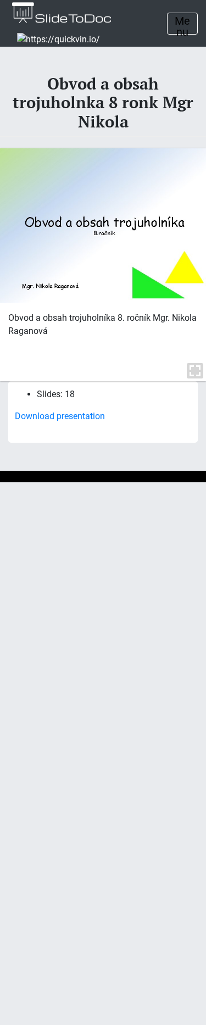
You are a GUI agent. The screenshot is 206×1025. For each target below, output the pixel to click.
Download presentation (60, 416)
